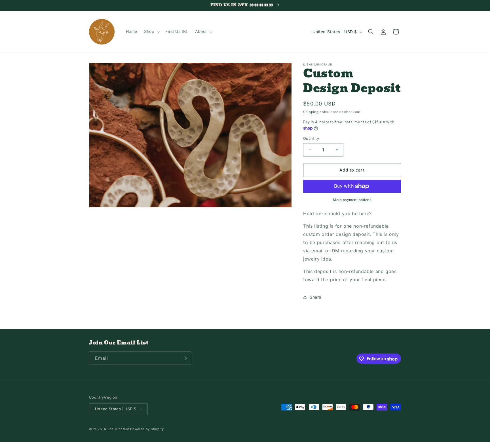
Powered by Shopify (147, 429)
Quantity (311, 138)
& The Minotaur (116, 429)
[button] (151, 31)
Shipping (311, 112)
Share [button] (315, 297)
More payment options (352, 200)
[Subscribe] (184, 358)
